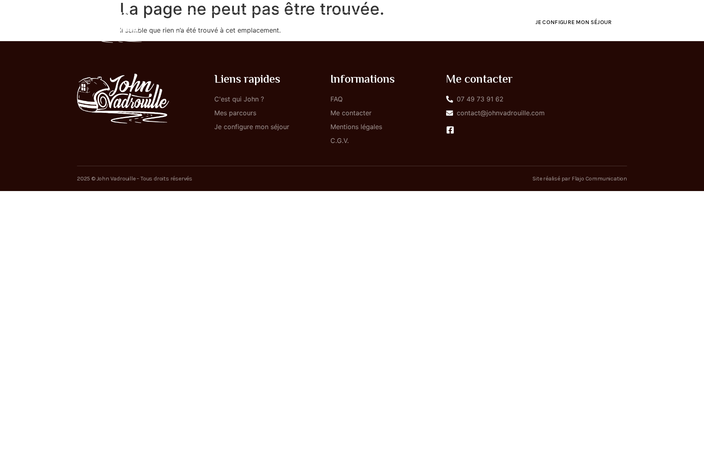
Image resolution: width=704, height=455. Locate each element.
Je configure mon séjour (573, 22)
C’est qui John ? (313, 22)
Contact (463, 22)
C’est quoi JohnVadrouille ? (226, 22)
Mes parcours (378, 22)
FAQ (425, 22)
